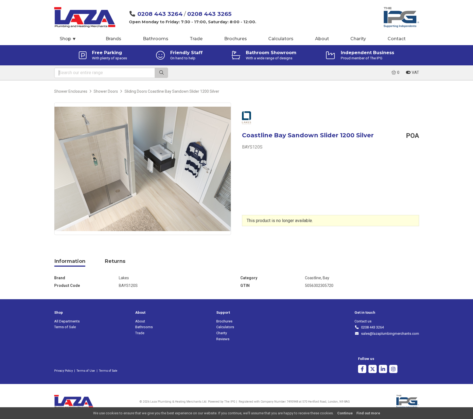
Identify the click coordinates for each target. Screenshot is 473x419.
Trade (196, 38)
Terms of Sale (65, 327)
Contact (397, 38)
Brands (113, 38)
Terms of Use (85, 371)
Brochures (235, 38)
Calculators (280, 38)
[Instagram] (393, 370)
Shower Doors (106, 91)
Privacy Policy (63, 371)
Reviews (222, 339)
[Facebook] (362, 370)
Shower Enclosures (70, 91)
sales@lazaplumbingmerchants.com (389, 333)
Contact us (362, 321)
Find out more (368, 413)
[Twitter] (372, 370)
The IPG (229, 401)
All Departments (67, 321)
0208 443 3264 (160, 13)
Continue (345, 413)
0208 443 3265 (209, 13)
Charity (358, 38)
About (322, 38)
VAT (415, 72)
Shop (68, 38)
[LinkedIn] (383, 370)
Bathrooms (155, 38)
